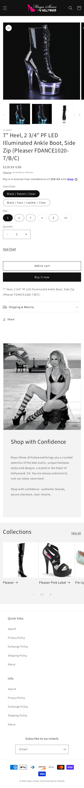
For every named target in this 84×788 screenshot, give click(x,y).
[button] (5, 8)
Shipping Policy (17, 655)
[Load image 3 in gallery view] (64, 114)
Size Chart (9, 249)
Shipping (7, 172)
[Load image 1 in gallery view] (20, 114)
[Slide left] (4, 115)
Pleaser (8, 582)
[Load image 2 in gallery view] (42, 114)
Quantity (8, 226)
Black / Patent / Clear (21, 194)
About (12, 664)
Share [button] (11, 319)
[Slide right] (79, 115)
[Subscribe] (64, 749)
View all (76, 533)
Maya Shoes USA (35, 781)
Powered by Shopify (55, 781)
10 (67, 218)
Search (12, 629)
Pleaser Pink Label (52, 582)
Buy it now (42, 277)
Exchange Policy (18, 646)
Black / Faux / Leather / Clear (26, 202)
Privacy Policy (16, 637)
